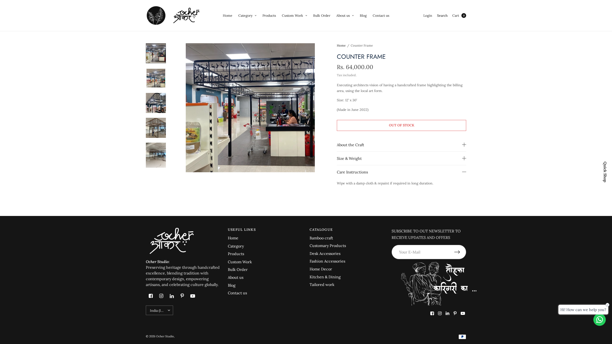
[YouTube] (192, 296)
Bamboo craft (321, 238)
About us (343, 15)
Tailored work (322, 284)
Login (427, 15)
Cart (455, 15)
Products (269, 15)
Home (227, 15)
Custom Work (292, 15)
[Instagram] (161, 296)
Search (442, 15)
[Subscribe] (460, 252)
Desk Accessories (325, 253)
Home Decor (321, 269)
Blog (363, 15)
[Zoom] (250, 107)
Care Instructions (352, 172)
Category (245, 15)
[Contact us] (599, 319)
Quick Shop (605, 172)
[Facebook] (150, 296)
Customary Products (328, 245)
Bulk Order (321, 15)
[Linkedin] (171, 296)
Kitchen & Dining (325, 276)
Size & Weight (349, 158)
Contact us (381, 15)
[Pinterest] (182, 296)
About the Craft (350, 145)
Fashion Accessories (327, 261)
